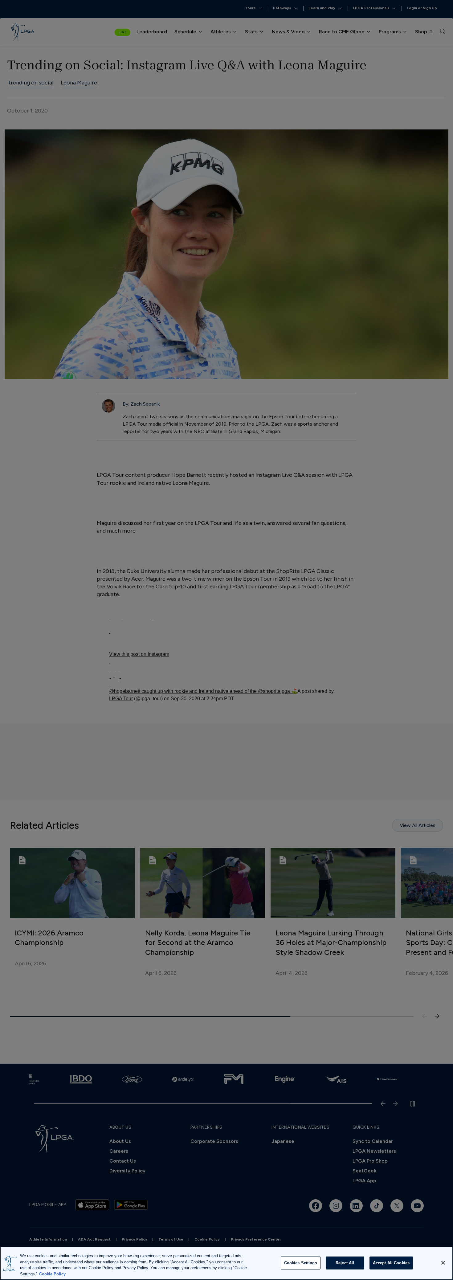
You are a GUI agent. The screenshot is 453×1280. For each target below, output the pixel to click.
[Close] (443, 1263)
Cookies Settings (300, 1263)
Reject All (345, 1263)
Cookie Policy (52, 1273)
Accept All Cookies (391, 1263)
